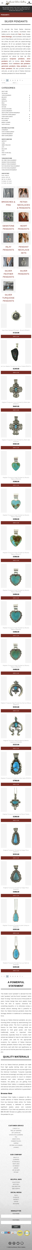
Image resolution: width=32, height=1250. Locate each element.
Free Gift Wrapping (16, 1130)
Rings (16, 103)
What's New (5, 91)
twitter (16, 1201)
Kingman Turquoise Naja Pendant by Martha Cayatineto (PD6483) (16, 741)
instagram (16, 1203)
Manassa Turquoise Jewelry (9, 164)
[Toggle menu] (2, 3)
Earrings (16, 99)
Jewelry (16, 1168)
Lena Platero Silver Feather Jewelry (11, 112)
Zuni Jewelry (5, 130)
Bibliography (16, 1188)
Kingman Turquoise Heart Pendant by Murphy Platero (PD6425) (16, 478)
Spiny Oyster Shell (6, 152)
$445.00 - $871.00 (6, 177)
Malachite (4, 149)
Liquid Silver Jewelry (16, 111)
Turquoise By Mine (7, 158)
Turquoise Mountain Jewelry (9, 170)
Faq (16, 1137)
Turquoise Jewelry (16, 95)
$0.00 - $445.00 (5, 175)
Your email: (16, 1220)
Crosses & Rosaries (16, 109)
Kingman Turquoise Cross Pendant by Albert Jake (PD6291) (16, 403)
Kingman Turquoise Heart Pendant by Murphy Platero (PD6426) (16, 515)
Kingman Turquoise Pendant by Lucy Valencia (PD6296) (16, 963)
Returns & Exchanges (16, 1145)
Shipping (16, 1143)
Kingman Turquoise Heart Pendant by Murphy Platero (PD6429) (16, 591)
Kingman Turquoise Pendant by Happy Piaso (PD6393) (16, 888)
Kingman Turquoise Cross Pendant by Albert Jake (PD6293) (16, 440)
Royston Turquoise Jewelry (9, 168)
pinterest (16, 1199)
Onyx (3, 151)
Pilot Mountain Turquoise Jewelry (11, 166)
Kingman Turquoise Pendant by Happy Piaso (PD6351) (16, 851)
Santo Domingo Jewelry (8, 131)
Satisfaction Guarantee (16, 1135)
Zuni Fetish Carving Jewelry (16, 115)
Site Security (16, 1170)
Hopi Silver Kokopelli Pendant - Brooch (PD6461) (16, 330)
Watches (16, 107)
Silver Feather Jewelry (7, 133)
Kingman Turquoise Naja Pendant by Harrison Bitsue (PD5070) (16, 703)
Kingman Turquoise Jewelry (9, 162)
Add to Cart (16, 336)
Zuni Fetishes (16, 1182)
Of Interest (16, 1166)
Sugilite (4, 154)
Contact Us (16, 1128)
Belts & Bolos (16, 118)
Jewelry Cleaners (6, 122)
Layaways (16, 1147)
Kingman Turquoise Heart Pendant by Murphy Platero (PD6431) (16, 666)
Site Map (16, 1172)
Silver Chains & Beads (16, 117)
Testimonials (16, 1161)
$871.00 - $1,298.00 (6, 179)
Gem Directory (16, 1186)
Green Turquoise (6, 145)
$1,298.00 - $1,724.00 (6, 181)
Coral (3, 143)
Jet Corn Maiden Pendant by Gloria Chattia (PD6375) (16, 366)
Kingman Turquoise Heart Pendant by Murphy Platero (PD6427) (16, 553)
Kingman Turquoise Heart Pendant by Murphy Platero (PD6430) (16, 628)
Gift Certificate (16, 1132)
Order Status (16, 1139)
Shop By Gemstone (7, 139)
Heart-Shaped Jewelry (7, 135)
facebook (16, 1197)
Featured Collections (8, 128)
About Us (16, 1157)
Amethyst (4, 141)
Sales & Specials (6, 124)
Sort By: (3, 82)
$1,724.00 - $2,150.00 (6, 183)
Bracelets (16, 97)
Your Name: (16, 1213)
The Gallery (5, 93)
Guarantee (16, 1159)
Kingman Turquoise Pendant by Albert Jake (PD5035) (16, 778)
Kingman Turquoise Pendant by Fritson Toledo (16, 814)
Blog (16, 1195)
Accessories (16, 120)
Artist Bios (16, 1184)
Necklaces (16, 101)
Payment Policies (16, 1141)
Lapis (3, 147)
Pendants (16, 105)
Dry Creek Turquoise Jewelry (9, 160)
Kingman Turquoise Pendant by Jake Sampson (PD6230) (16, 926)
